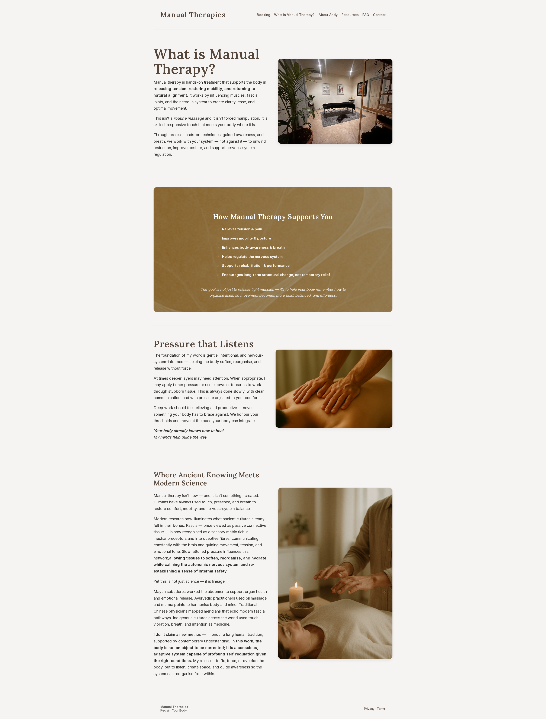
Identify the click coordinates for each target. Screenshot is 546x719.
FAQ (365, 15)
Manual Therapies (192, 14)
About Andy (328, 15)
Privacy (369, 708)
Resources (350, 15)
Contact (379, 15)
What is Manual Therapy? (294, 15)
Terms (381, 708)
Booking (263, 15)
